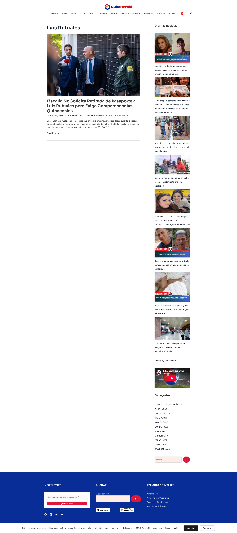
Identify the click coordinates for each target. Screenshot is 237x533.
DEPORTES (52, 115)
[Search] (186, 459)
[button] (191, 13)
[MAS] (136, 498)
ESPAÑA (62, 115)
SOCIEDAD (160, 449)
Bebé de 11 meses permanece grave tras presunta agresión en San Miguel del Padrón (172, 309)
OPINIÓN (159, 436)
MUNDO (158, 427)
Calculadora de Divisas (156, 506)
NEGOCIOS (160, 431)
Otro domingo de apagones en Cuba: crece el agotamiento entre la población (172, 182)
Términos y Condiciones (157, 502)
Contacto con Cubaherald (158, 498)
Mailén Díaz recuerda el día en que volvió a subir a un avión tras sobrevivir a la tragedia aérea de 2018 (172, 220)
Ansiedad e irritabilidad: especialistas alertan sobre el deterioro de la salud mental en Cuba (172, 147)
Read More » (53, 133)
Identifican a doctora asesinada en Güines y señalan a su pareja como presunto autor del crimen (171, 70)
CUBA (157, 409)
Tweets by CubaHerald (165, 360)
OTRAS (158, 440)
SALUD (158, 444)
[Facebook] (45, 514)
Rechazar (207, 528)
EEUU (157, 418)
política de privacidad (170, 528)
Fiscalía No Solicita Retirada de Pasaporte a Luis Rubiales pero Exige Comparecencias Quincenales (91, 106)
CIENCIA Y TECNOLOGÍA (166, 404)
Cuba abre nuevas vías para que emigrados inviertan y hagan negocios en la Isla (170, 347)
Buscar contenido (103, 494)
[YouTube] (62, 514)
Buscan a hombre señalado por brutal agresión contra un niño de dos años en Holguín (172, 265)
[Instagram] (51, 514)
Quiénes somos (153, 494)
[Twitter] (56, 514)
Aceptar (191, 528)
